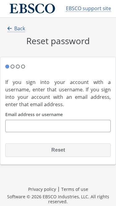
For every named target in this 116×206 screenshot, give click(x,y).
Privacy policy (42, 189)
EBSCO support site (88, 8)
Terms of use (74, 189)
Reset (58, 150)
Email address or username (34, 114)
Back (19, 28)
